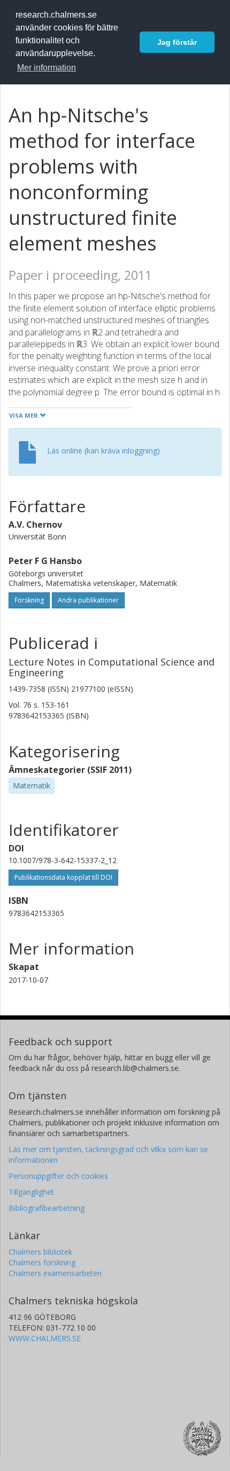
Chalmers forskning (42, 1262)
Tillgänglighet (31, 1192)
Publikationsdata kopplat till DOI (63, 877)
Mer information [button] (46, 67)
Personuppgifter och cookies (58, 1176)
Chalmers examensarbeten (55, 1273)
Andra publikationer (88, 600)
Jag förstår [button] (177, 42)
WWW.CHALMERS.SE (45, 1338)
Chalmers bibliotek (40, 1252)
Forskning (29, 600)
